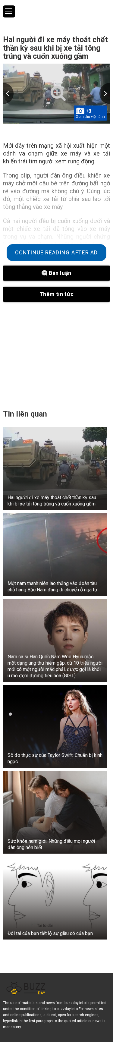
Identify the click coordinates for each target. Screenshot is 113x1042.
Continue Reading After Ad (56, 253)
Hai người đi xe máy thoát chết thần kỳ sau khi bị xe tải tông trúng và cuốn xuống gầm (55, 48)
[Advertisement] (56, 355)
